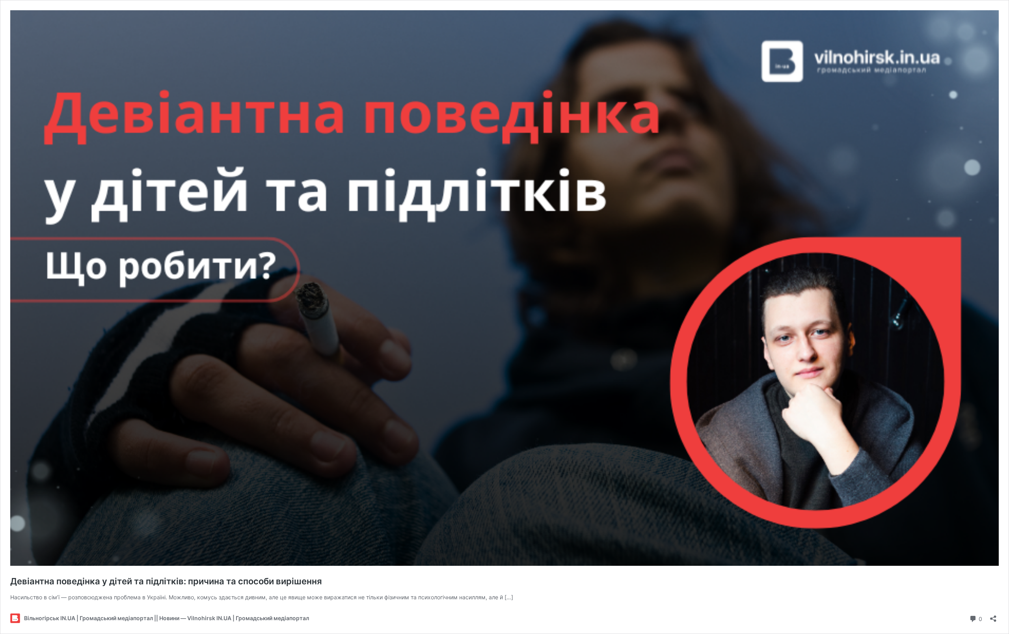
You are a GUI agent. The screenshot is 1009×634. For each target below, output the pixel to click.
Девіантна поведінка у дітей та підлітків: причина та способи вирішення (166, 581)
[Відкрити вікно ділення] (993, 616)
